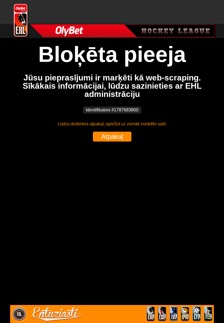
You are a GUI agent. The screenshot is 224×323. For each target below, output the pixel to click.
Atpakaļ (112, 136)
